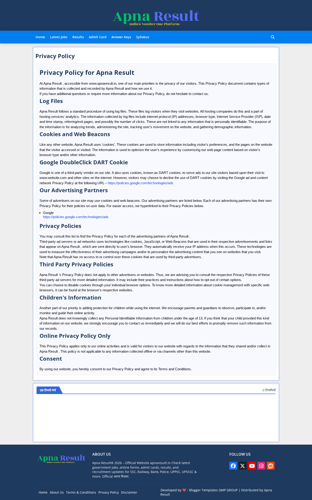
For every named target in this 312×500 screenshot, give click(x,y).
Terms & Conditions (81, 492)
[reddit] (271, 466)
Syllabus (142, 37)
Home (40, 37)
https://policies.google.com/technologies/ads (140, 183)
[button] (272, 37)
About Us (57, 492)
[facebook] (233, 466)
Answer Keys (121, 37)
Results (78, 37)
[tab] (40, 37)
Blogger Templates (203, 490)
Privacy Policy (108, 492)
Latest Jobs (58, 37)
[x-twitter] (242, 466)
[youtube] (252, 466)
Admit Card (97, 37)
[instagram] (261, 466)
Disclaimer (129, 492)
